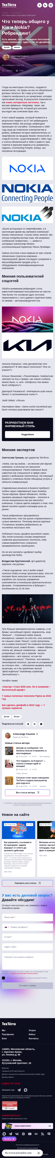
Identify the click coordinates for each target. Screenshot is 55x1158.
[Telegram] (28, 724)
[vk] (17, 1134)
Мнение (17, 717)
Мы (3, 1030)
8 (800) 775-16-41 (11, 1083)
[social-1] (42, 1134)
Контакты (34, 1038)
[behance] (36, 1134)
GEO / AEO (8, 872)
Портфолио (8, 1034)
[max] (25, 1090)
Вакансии (5, 1068)
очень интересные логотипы (22, 102)
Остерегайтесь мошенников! (27, 1148)
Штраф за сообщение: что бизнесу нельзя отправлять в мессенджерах (31, 750)
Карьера (43, 786)
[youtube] (30, 1134)
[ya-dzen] (23, 1134)
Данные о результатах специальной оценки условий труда (23, 1074)
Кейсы (32, 1034)
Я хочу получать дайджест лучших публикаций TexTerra (27, 978)
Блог (4, 1038)
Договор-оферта (8, 1077)
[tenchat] (49, 1134)
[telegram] (19, 1090)
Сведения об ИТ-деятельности (13, 1071)
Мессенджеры (45, 756)
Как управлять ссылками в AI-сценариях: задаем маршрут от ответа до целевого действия (17, 846)
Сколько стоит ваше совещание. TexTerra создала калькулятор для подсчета (33, 780)
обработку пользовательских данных (24, 973)
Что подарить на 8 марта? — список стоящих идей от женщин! (30, 763)
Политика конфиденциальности (27, 1145)
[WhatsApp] (41, 724)
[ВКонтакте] (34, 724)
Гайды (18, 773)
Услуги (32, 1030)
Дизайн (6, 717)
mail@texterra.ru (11, 1115)
